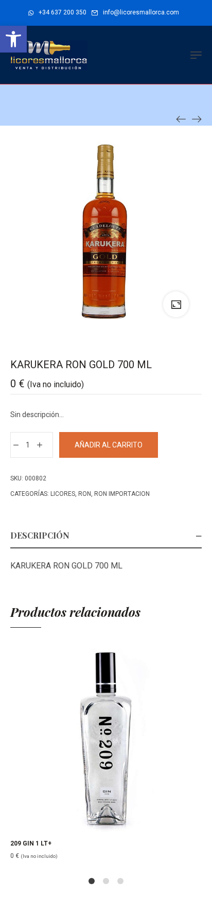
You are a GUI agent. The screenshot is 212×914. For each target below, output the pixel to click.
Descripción (39, 535)
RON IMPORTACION (122, 493)
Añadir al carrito (109, 445)
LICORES (62, 493)
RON (84, 493)
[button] (13, 39)
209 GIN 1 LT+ (30, 843)
